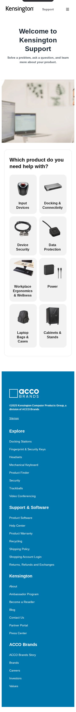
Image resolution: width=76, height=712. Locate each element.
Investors (15, 678)
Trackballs (16, 488)
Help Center (17, 525)
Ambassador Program (24, 594)
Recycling (15, 541)
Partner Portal (18, 625)
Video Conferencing (22, 496)
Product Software (20, 517)
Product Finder (19, 472)
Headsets (15, 457)
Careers (14, 670)
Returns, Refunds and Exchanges (31, 564)
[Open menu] (67, 9)
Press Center (18, 633)
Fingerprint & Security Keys (27, 449)
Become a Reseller (22, 602)
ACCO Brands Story (22, 655)
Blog (12, 609)
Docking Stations (20, 441)
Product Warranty (21, 533)
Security (14, 480)
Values (13, 686)
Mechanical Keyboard (23, 465)
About (13, 586)
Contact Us (16, 617)
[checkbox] (23, 194)
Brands (14, 662)
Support (48, 9)
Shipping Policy (19, 549)
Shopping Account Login (25, 556)
